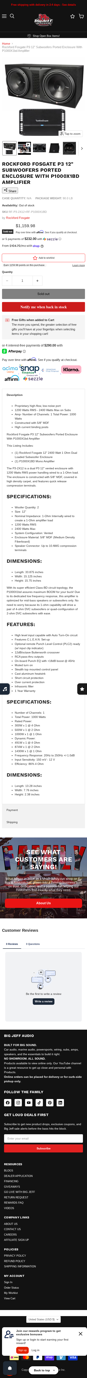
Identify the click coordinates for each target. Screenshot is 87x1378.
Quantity (7, 271)
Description (15, 394)
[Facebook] (7, 1102)
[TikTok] (39, 1102)
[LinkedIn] (60, 1102)
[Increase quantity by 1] (38, 281)
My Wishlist (11, 1293)
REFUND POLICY (14, 1261)
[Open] (10, 1368)
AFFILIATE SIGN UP (16, 1240)
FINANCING (11, 1181)
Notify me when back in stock (43, 307)
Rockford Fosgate (18, 217)
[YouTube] (28, 1102)
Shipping (12, 822)
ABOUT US (11, 1224)
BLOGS (8, 1170)
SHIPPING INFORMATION (20, 1266)
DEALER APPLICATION (18, 1176)
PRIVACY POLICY (15, 1255)
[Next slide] (82, 148)
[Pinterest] (49, 1102)
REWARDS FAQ (13, 1202)
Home (6, 43)
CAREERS (10, 1234)
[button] (9, 148)
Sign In (8, 1282)
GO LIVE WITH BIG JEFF (19, 1192)
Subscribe (44, 1148)
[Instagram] (18, 1102)
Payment (12, 810)
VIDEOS (9, 1208)
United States (42, 1319)
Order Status (11, 1287)
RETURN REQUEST (16, 1197)
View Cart (9, 1298)
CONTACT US (12, 1229)
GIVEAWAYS (12, 1186)
